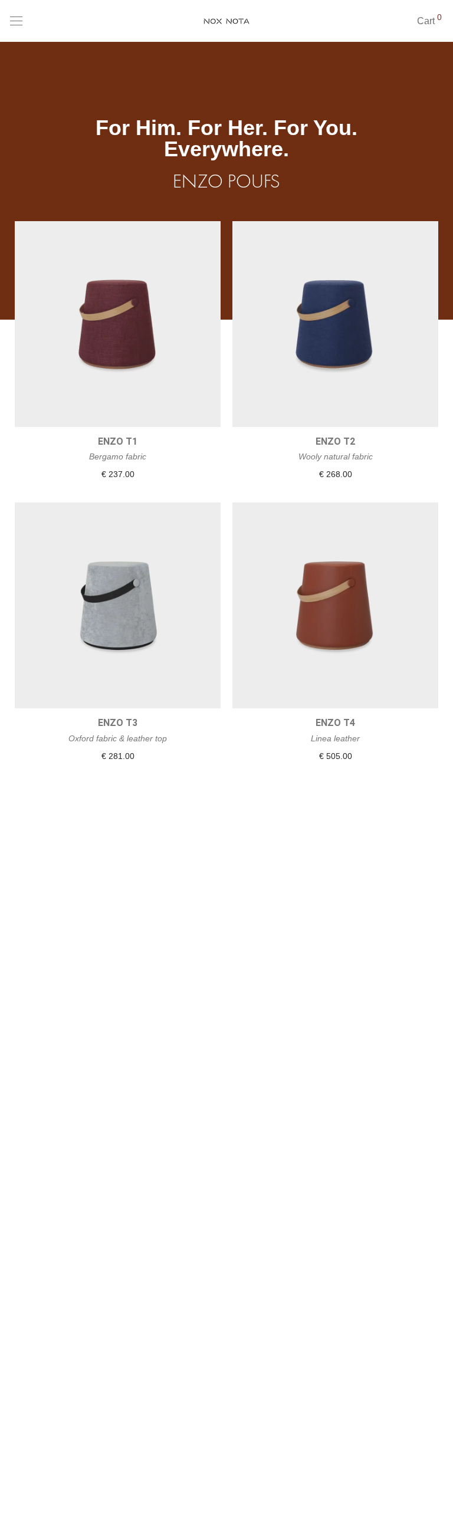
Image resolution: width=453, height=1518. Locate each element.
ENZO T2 (335, 441)
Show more (118, 474)
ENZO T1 (117, 441)
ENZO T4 (335, 722)
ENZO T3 (117, 722)
